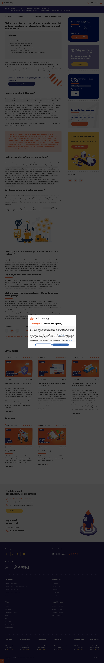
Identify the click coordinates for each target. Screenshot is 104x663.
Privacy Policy (61, 335)
